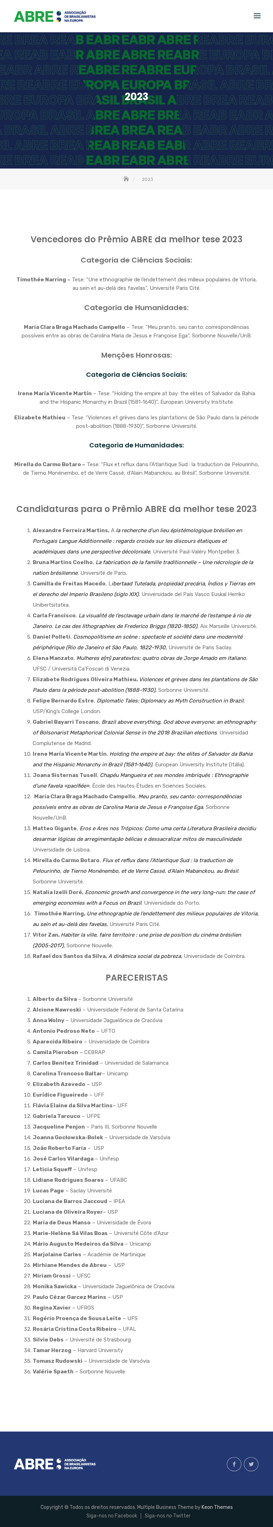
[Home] (127, 179)
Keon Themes (217, 1507)
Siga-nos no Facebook (234, 1464)
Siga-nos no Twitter (251, 1464)
